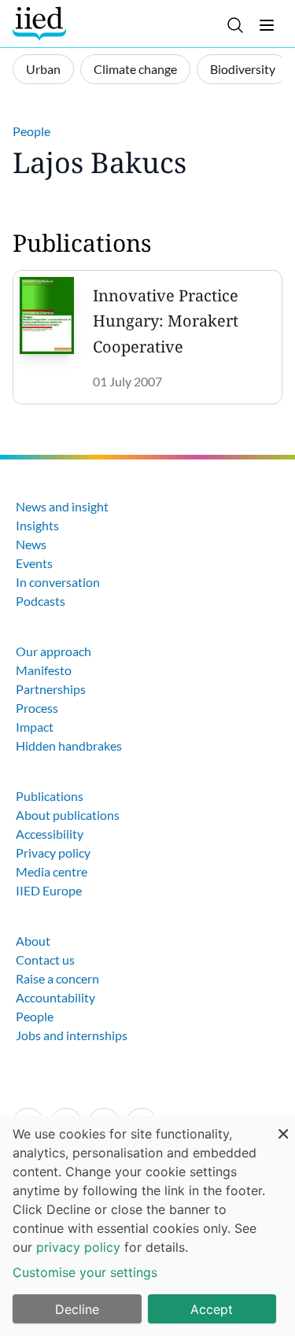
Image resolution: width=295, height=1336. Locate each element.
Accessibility (49, 833)
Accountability (55, 997)
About (33, 940)
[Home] (41, 23)
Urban (43, 68)
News (31, 544)
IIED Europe (49, 890)
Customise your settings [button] (85, 1272)
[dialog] (147, 1226)
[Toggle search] (235, 25)
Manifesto (44, 669)
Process (37, 707)
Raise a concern (57, 978)
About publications (68, 814)
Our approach (53, 651)
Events (34, 562)
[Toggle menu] (266, 25)
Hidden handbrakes (69, 745)
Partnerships (51, 688)
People (31, 131)
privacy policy (78, 1247)
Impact (34, 726)
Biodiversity (242, 68)
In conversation (58, 581)
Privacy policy (53, 852)
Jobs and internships (71, 1035)
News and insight (62, 506)
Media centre (51, 871)
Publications (49, 795)
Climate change (135, 68)
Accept (211, 1309)
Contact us (45, 959)
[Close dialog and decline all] (283, 1125)
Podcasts (40, 600)
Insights (37, 525)
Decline (77, 1309)
